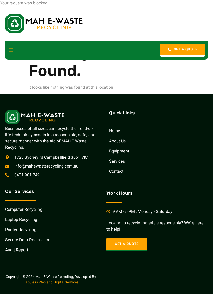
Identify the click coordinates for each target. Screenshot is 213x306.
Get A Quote (186, 49)
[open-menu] (11, 50)
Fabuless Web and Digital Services (50, 282)
